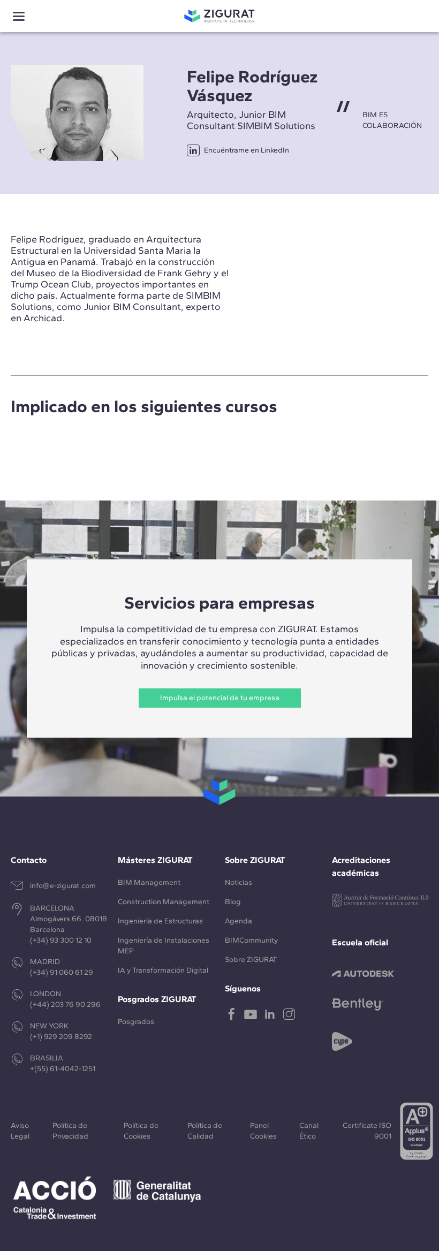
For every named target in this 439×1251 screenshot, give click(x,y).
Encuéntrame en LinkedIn (246, 150)
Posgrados (136, 1021)
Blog (233, 901)
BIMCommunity (251, 940)
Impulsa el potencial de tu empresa (219, 697)
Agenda (238, 921)
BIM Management (149, 882)
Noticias (238, 882)
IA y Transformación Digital (163, 970)
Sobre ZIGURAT (251, 959)
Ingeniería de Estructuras (160, 921)
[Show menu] (19, 16)
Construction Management (163, 901)
